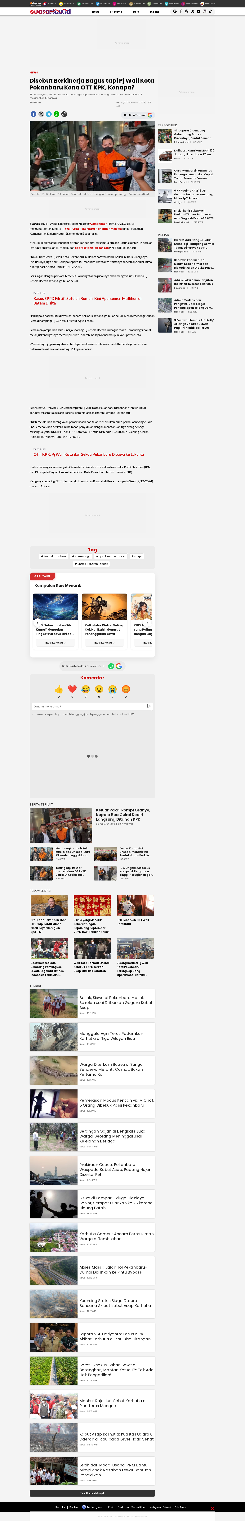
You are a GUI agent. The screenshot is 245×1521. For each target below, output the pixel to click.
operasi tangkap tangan (92, 247)
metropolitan (181, 252)
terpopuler (167, 125)
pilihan (163, 235)
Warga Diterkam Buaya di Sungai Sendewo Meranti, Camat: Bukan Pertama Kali (111, 1069)
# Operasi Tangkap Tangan (91, 564)
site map (180, 1507)
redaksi (60, 1507)
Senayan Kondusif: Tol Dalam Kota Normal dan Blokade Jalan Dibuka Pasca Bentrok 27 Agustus (194, 264)
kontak (73, 1507)
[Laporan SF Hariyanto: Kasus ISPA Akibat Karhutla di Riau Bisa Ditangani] (54, 1350)
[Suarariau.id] (50, 13)
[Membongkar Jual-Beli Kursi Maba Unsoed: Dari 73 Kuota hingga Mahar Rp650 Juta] (42, 859)
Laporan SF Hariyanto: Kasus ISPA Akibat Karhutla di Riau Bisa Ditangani (115, 1336)
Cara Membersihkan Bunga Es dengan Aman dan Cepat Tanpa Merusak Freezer (193, 174)
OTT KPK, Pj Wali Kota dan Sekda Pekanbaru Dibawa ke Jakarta (88, 454)
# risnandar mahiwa (53, 556)
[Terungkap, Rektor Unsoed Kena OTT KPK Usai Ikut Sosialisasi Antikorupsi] (42, 878)
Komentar (92, 678)
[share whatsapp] (56, 115)
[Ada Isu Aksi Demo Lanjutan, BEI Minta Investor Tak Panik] (165, 290)
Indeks (154, 12)
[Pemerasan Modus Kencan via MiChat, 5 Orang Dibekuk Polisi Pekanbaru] (54, 1116)
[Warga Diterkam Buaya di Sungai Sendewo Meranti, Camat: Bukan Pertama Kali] (54, 1083)
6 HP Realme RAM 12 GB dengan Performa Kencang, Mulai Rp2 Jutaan (193, 194)
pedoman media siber (132, 1507)
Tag (92, 550)
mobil (177, 158)
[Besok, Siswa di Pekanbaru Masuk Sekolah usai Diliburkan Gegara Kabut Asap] (54, 1016)
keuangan (179, 288)
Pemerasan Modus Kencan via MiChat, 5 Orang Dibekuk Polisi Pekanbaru (116, 1103)
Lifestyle (116, 12)
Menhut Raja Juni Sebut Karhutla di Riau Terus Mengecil (112, 1403)
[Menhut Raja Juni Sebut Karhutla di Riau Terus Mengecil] (54, 1416)
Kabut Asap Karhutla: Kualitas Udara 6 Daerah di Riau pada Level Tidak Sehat (116, 1437)
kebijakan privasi (160, 1507)
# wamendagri (81, 556)
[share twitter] (41, 115)
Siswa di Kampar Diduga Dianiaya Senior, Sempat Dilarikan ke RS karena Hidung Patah (116, 1203)
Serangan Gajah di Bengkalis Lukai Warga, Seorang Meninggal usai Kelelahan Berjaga (112, 1136)
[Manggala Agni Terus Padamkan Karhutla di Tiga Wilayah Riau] (54, 1049)
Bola (136, 12)
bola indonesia (182, 222)
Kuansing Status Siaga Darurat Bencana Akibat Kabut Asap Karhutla (115, 1303)
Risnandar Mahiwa (109, 228)
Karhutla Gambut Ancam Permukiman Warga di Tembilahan (116, 1236)
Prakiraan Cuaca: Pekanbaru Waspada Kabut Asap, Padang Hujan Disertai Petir (115, 1169)
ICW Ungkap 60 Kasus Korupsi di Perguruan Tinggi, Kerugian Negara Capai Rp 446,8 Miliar (137, 871)
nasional (179, 272)
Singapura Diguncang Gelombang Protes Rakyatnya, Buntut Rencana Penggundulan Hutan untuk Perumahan (193, 134)
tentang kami (95, 1507)
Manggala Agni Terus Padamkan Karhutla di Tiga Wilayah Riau (111, 1036)
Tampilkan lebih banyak (92, 1493)
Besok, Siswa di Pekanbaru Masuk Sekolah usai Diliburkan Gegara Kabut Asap (115, 1002)
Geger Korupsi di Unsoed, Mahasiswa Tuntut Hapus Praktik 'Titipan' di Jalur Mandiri (137, 852)
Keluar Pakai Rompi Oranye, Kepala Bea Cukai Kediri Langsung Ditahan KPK (123, 815)
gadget (178, 202)
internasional (181, 142)
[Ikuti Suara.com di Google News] (119, 666)
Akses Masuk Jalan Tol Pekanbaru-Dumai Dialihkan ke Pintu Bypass (113, 1270)
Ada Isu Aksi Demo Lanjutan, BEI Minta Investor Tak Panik (194, 282)
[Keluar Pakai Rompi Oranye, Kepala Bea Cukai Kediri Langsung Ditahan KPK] (61, 825)
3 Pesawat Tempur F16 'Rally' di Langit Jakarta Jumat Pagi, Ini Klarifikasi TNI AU (194, 324)
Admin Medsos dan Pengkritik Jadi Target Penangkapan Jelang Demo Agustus (193, 304)
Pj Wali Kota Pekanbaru (78, 228)
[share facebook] (33, 115)
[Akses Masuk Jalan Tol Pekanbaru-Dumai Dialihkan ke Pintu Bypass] (54, 1283)
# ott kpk (137, 556)
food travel (180, 182)
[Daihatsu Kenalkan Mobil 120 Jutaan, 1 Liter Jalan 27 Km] (165, 161)
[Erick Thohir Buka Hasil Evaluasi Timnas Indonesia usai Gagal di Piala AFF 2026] (165, 221)
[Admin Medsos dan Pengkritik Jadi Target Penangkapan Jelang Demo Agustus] (165, 310)
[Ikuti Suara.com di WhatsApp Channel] (111, 666)
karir (111, 1507)
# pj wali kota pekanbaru (111, 556)
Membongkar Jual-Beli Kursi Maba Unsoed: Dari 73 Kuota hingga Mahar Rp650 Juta (73, 852)
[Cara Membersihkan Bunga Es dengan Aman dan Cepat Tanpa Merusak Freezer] (165, 181)
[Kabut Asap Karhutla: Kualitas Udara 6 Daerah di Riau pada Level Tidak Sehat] (54, 1450)
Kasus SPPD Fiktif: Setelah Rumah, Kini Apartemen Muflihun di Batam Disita (87, 300)
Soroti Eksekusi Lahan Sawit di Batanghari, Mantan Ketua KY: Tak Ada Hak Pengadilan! (116, 1369)
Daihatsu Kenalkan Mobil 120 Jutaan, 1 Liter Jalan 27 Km (194, 152)
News (95, 12)
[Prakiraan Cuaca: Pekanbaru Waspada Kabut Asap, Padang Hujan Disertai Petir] (54, 1183)
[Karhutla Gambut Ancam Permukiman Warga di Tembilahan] (54, 1250)
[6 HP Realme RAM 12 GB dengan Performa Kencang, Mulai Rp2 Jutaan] (165, 201)
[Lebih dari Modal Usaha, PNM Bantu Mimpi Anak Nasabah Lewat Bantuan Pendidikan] (54, 1483)
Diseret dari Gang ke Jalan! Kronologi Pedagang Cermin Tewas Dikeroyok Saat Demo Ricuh (194, 244)
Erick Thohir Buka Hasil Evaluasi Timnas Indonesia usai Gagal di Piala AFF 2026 (194, 214)
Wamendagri (98, 223)
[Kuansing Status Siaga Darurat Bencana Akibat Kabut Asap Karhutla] (54, 1316)
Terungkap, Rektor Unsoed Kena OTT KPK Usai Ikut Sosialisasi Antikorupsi (71, 871)
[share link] (64, 115)
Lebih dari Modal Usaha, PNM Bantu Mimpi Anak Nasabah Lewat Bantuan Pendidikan (115, 1470)
